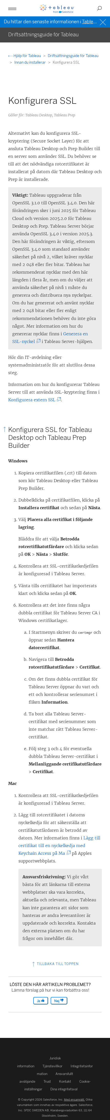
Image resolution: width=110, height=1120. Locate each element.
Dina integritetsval (64, 1089)
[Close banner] (103, 22)
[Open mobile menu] (12, 8)
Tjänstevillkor (52, 1066)
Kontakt (65, 1081)
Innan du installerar (30, 62)
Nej (57, 1001)
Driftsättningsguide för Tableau (73, 56)
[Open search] (99, 8)
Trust (47, 1081)
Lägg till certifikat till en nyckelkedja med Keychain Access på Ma (59, 845)
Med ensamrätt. (74, 1099)
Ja (39, 1001)
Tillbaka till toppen (57, 964)
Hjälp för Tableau (27, 56)
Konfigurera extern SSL (33, 399)
